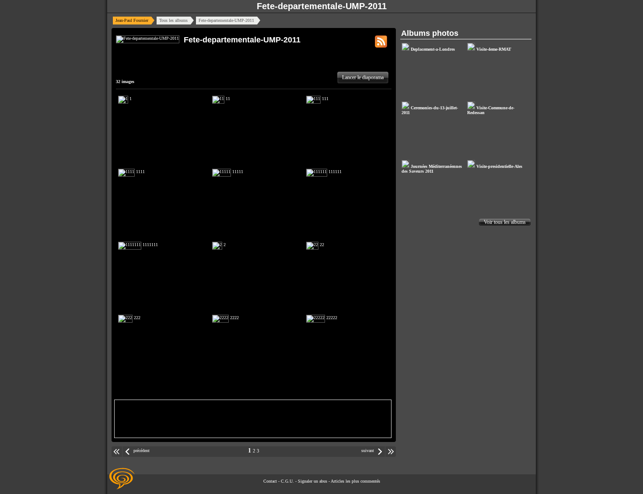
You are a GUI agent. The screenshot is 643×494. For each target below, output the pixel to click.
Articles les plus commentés (355, 481)
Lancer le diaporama (363, 77)
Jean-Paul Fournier (131, 20)
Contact (270, 481)
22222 (331, 317)
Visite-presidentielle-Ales (498, 166)
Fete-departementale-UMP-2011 (322, 6)
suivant (367, 450)
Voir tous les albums (505, 222)
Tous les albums (173, 20)
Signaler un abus (312, 481)
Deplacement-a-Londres (432, 49)
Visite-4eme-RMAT (493, 49)
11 (227, 98)
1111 (140, 171)
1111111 (149, 244)
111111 (334, 171)
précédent (141, 450)
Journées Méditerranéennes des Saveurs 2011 (432, 169)
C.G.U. (287, 481)
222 (136, 317)
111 (324, 98)
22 (321, 244)
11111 (237, 171)
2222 (234, 317)
